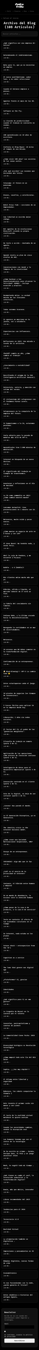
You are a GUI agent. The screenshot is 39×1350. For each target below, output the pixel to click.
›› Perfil (8, 11)
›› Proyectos (16, 11)
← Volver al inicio (9, 18)
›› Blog (24, 11)
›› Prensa (31, 11)
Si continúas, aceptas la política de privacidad (18, 1335)
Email (6, 1324)
